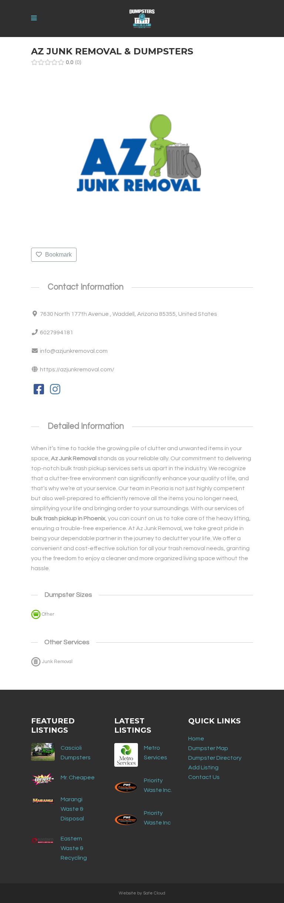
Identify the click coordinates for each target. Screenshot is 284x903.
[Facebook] (38, 392)
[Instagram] (54, 392)
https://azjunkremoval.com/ (77, 369)
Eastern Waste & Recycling (74, 848)
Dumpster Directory (214, 758)
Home (196, 739)
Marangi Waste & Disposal (72, 809)
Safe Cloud (154, 893)
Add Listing (203, 767)
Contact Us (204, 777)
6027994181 (56, 332)
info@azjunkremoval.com (74, 351)
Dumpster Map (208, 748)
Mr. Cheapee (78, 777)
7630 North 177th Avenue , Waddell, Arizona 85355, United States (128, 314)
